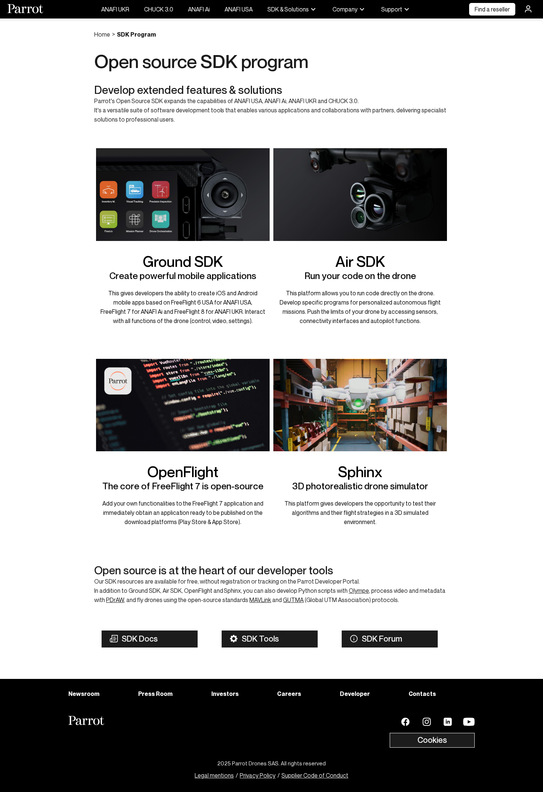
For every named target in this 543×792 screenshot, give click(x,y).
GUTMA (293, 600)
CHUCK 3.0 (158, 9)
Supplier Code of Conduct (314, 775)
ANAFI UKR (115, 9)
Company (345, 9)
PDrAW (115, 600)
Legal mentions (214, 775)
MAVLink (260, 600)
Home (102, 34)
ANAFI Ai (199, 9)
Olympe (359, 590)
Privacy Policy (258, 775)
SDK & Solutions (288, 9)
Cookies (432, 740)
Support (391, 9)
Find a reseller (492, 9)
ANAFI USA (239, 9)
